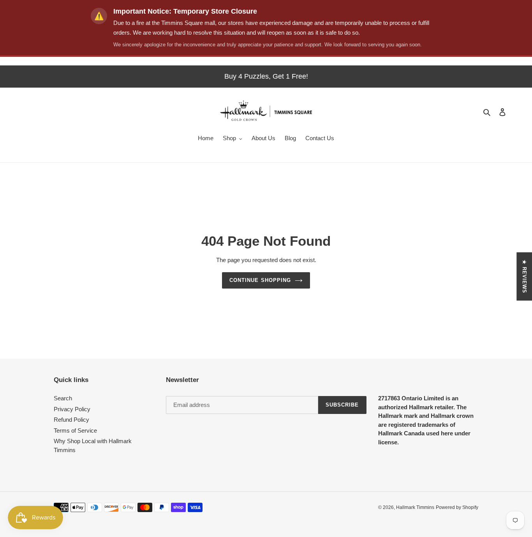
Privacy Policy (72, 409)
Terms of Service (75, 430)
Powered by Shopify (457, 507)
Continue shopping (260, 280)
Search (63, 398)
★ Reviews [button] (524, 276)
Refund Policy (71, 419)
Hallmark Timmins (415, 507)
